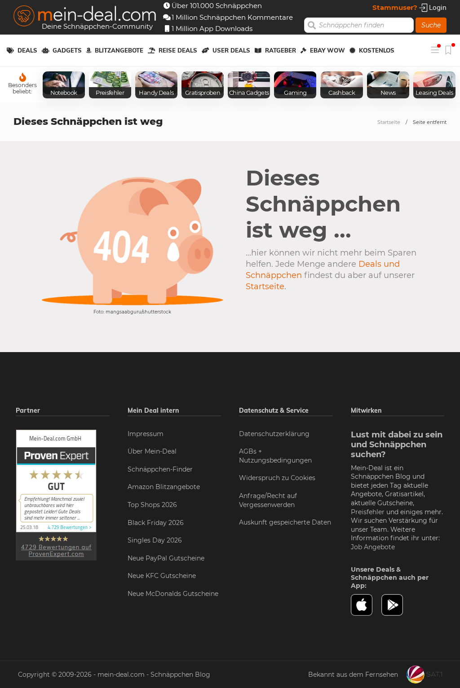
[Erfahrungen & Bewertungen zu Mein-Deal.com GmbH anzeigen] (56, 494)
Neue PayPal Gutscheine (166, 558)
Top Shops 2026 (152, 505)
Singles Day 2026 (155, 540)
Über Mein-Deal (152, 451)
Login (437, 7)
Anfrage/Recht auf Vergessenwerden (268, 500)
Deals (27, 50)
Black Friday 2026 (156, 523)
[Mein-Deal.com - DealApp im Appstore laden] (366, 605)
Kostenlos (376, 50)
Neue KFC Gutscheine (162, 576)
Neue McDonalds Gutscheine (173, 594)
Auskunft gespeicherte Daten (285, 522)
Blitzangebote (119, 50)
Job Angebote (373, 547)
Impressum (146, 434)
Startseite (388, 122)
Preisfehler (368, 512)
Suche (431, 25)
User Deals (231, 50)
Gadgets (67, 50)
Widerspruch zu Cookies (277, 478)
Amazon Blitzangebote (164, 487)
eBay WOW (327, 50)
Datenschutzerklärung (274, 434)
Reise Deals (178, 50)
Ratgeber (280, 50)
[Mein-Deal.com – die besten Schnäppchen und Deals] (84, 17)
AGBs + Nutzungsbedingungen (275, 455)
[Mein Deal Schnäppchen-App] (396, 605)
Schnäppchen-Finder (160, 469)
